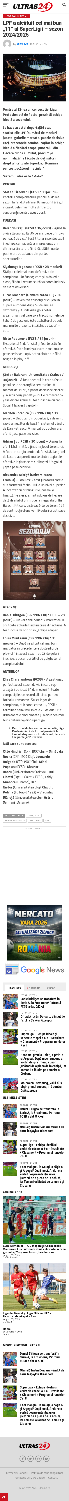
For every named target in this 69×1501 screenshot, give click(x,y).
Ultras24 (22, 44)
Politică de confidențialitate (47, 1473)
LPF (47, 820)
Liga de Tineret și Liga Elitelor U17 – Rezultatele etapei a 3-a (27, 1315)
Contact (53, 1477)
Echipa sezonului (15, 820)
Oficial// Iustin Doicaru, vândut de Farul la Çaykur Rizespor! (42, 1018)
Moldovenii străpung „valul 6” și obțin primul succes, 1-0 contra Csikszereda (41, 1086)
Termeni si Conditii (17, 1473)
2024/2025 (34, 815)
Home (7, 1329)
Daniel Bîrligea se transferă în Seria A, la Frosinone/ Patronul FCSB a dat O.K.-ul (40, 1002)
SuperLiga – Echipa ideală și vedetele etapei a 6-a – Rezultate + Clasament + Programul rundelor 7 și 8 (42, 1039)
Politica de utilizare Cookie (29, 1477)
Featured (35, 820)
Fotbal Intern (28, 1105)
